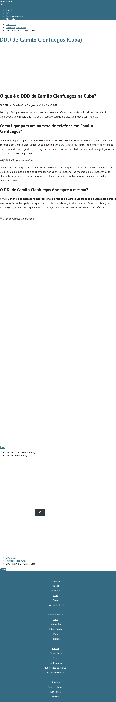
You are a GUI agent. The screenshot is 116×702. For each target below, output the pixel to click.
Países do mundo (14, 15)
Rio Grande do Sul (56, 672)
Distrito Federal (56, 604)
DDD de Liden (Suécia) (16, 455)
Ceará (55, 600)
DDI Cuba (66, 144)
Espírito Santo (55, 614)
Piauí (55, 658)
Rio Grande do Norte (55, 667)
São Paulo (55, 691)
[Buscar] (40, 512)
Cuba (2, 446)
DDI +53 (59, 207)
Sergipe (55, 696)
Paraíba (56, 638)
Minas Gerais (55, 629)
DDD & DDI (6, 1)
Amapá (55, 585)
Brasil (9, 9)
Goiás (55, 619)
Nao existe (11, 18)
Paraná (55, 648)
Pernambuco (55, 653)
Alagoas (56, 580)
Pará (55, 633)
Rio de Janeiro (56, 662)
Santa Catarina (55, 686)
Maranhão (56, 624)
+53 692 (93, 116)
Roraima (56, 682)
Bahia (55, 595)
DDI (8, 12)
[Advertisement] (58, 68)
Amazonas (55, 590)
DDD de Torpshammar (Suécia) (20, 452)
